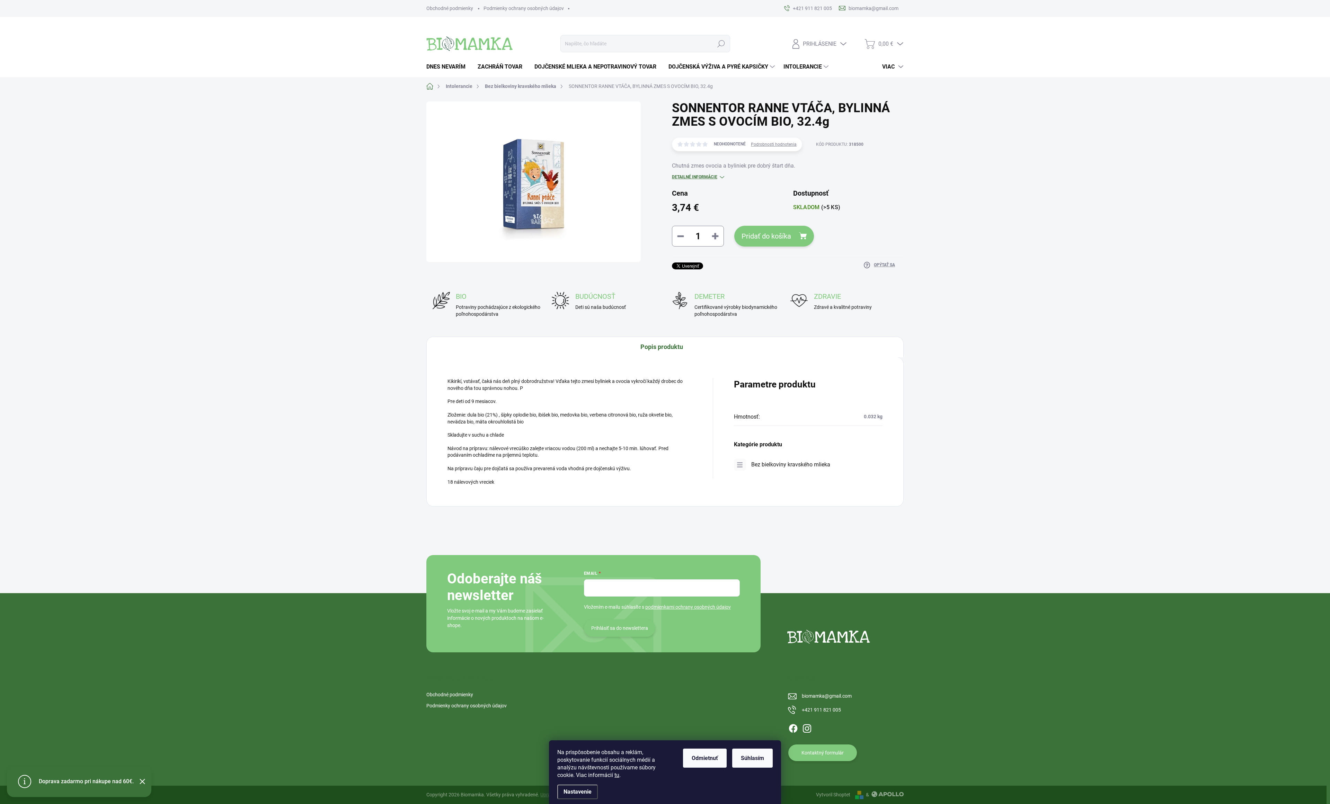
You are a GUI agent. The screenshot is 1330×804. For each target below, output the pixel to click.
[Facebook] (793, 727)
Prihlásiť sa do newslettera (619, 628)
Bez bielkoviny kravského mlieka (790, 464)
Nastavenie (578, 791)
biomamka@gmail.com (827, 696)
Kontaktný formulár (822, 753)
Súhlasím (752, 758)
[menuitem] (448, 66)
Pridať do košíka (766, 236)
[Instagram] (807, 727)
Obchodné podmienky (449, 8)
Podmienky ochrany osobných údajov (524, 8)
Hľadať (721, 43)
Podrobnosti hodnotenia (774, 144)
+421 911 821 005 (821, 710)
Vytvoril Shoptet (833, 794)
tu (616, 775)
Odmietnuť (705, 758)
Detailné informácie (694, 177)
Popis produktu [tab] (661, 346)
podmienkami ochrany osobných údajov (688, 607)
